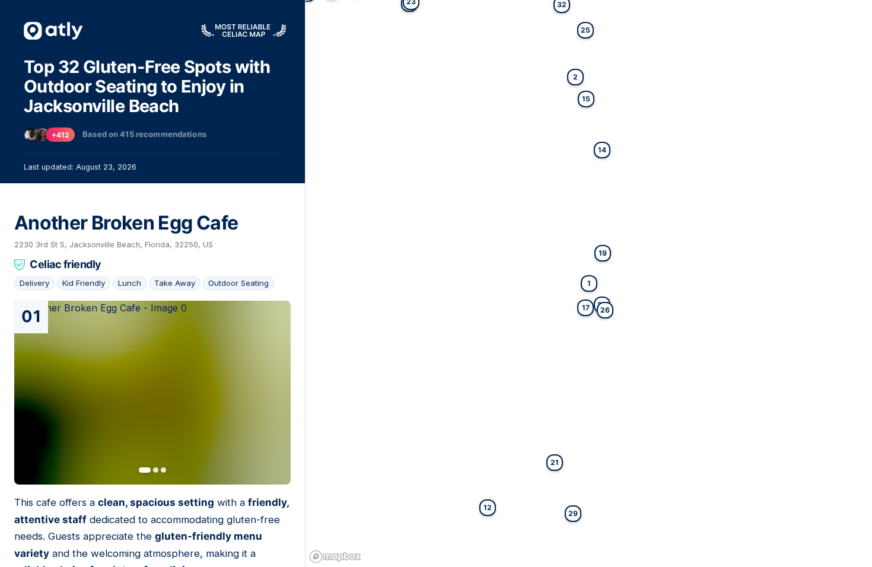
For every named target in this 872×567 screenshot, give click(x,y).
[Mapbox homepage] (335, 556)
